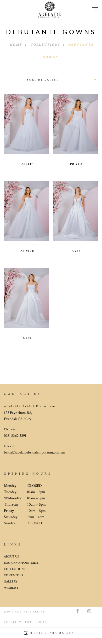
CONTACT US (13, 595)
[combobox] (61, 79)
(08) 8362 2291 (15, 455)
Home (17, 45)
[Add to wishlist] (15, 120)
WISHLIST (11, 607)
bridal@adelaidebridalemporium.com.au (34, 471)
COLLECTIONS (14, 589)
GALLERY (11, 601)
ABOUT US (11, 576)
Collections (46, 45)
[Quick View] (38, 120)
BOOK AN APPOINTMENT (22, 582)
